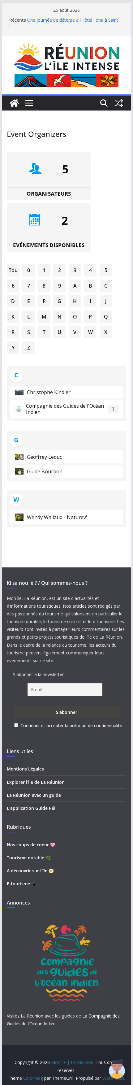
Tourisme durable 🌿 (29, 858)
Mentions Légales (25, 769)
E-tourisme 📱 (21, 884)
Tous (13, 271)
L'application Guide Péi (31, 808)
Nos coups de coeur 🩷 (31, 845)
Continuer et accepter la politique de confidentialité (71, 725)
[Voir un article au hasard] (118, 103)
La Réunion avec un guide (34, 795)
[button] (117, 1069)
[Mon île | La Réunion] (14, 103)
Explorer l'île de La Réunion (36, 782)
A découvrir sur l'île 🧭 (30, 871)
